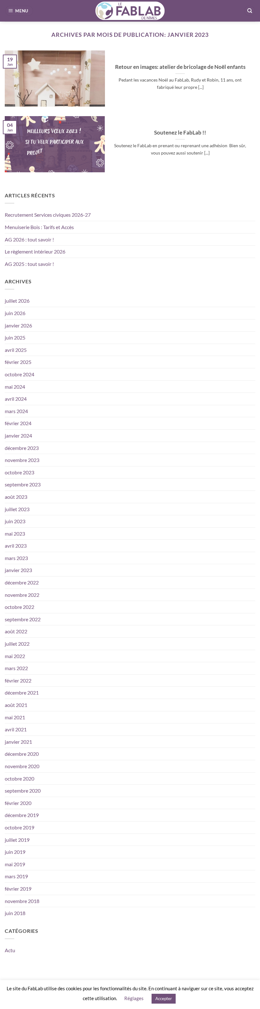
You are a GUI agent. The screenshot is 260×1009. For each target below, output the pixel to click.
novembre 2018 (22, 901)
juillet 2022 (17, 644)
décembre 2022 (22, 582)
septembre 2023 (23, 484)
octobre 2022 (19, 607)
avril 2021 (16, 729)
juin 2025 (15, 337)
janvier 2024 (18, 435)
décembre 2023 (22, 448)
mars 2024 (16, 411)
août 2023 (16, 497)
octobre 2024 (19, 374)
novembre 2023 (22, 460)
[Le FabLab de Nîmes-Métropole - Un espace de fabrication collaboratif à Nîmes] (130, 11)
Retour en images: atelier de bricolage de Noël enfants (180, 67)
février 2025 (18, 362)
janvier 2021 (18, 742)
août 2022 (16, 631)
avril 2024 (16, 399)
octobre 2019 (19, 827)
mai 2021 (15, 717)
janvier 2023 (18, 570)
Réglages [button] (134, 998)
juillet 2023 (17, 509)
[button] (19, 11)
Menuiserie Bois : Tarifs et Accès (39, 227)
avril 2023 (16, 546)
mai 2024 (15, 387)
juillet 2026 (17, 301)
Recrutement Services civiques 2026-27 (48, 215)
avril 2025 (16, 350)
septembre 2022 (23, 619)
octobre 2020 (19, 778)
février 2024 (18, 423)
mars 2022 (16, 668)
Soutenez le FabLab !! (180, 132)
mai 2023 (15, 534)
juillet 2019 (17, 840)
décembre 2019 (22, 815)
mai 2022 (15, 656)
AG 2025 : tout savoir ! (29, 264)
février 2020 (18, 803)
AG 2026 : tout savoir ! (29, 239)
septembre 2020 (23, 791)
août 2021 (16, 705)
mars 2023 (16, 558)
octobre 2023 (19, 472)
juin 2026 (15, 313)
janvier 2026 (18, 325)
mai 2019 (15, 864)
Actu (10, 950)
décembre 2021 (22, 692)
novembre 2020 (22, 766)
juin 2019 (15, 852)
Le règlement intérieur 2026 (35, 251)
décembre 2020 (22, 754)
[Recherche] (249, 11)
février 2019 (18, 889)
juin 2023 (15, 521)
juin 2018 (15, 913)
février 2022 (18, 680)
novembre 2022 (22, 595)
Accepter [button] (163, 998)
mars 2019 (16, 876)
